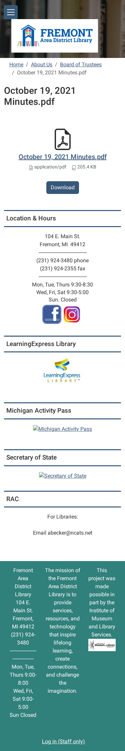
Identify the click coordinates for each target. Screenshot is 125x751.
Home (16, 64)
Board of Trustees (81, 64)
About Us (41, 64)
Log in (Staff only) (63, 741)
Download (63, 187)
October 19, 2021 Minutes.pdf (63, 157)
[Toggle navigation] (11, 12)
